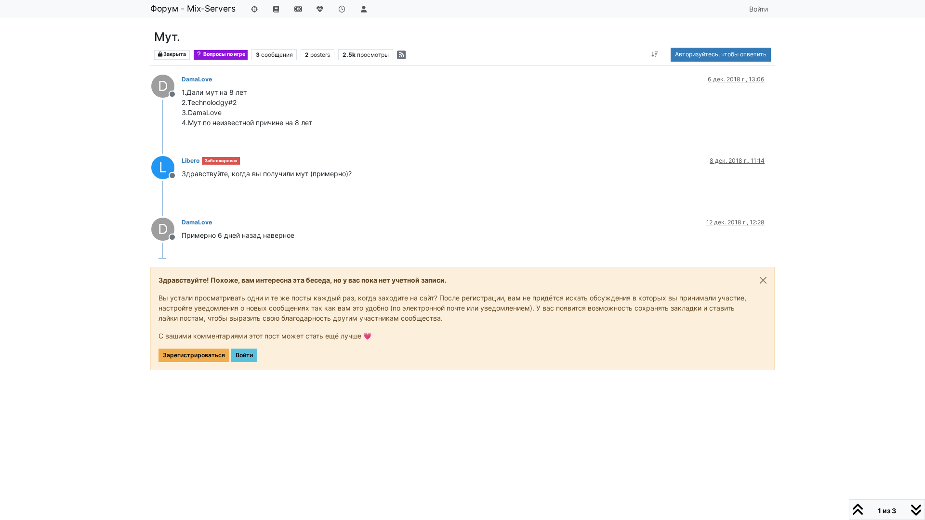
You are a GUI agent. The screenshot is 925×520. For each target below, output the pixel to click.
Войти (244, 355)
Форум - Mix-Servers (193, 8)
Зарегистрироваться (194, 355)
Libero (191, 160)
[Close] (763, 280)
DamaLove (197, 79)
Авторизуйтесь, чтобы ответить (720, 54)
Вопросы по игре (223, 54)
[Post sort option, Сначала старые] (655, 54)
